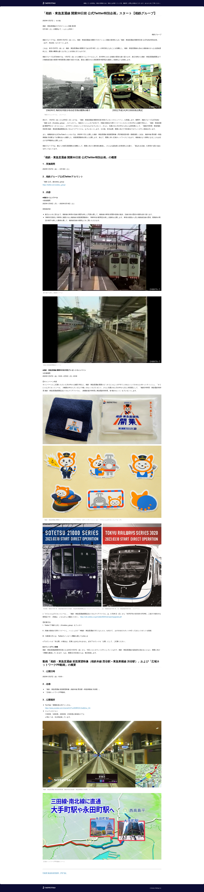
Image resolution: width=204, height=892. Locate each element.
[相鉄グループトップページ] (49, 888)
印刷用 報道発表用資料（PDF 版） (55, 873)
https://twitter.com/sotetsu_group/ (54, 185)
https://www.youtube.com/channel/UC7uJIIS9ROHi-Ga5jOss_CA (67, 708)
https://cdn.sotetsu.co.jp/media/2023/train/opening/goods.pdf (101, 617)
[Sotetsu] (49, 3)
